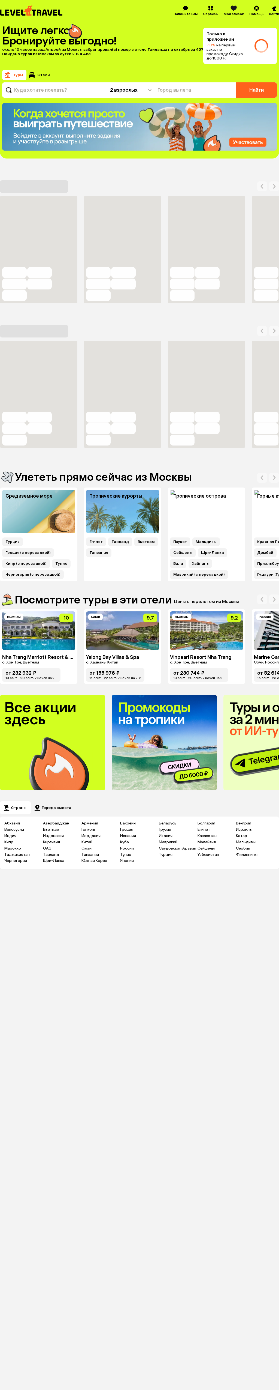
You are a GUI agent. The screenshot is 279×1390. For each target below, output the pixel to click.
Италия (165, 835)
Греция (126, 829)
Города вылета (56, 807)
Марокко (12, 848)
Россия (127, 848)
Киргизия (51, 842)
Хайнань (200, 563)
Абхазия (12, 823)
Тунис (61, 563)
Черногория (15, 860)
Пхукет (180, 542)
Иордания (91, 835)
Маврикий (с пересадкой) (199, 574)
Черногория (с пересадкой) (32, 574)
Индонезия (53, 835)
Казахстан (207, 835)
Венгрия (243, 823)
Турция (12, 542)
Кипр (8, 842)
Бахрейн (128, 823)
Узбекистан (208, 854)
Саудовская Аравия (177, 848)
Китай (86, 842)
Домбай (265, 553)
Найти (256, 90)
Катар (241, 835)
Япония (127, 860)
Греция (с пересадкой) (28, 553)
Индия (10, 835)
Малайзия (207, 842)
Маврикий (168, 842)
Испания (128, 835)
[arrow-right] (262, 186)
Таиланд (120, 542)
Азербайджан (56, 823)
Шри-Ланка (212, 553)
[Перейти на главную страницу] (31, 10)
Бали (178, 563)
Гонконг (88, 829)
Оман (86, 848)
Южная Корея (94, 860)
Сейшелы (182, 553)
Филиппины (246, 854)
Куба (124, 842)
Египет (96, 542)
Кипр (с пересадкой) (26, 563)
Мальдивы (206, 542)
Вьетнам (146, 542)
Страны (18, 807)
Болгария (206, 823)
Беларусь (168, 823)
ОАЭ (47, 848)
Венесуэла (14, 829)
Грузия (165, 829)
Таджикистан (17, 854)
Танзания (98, 553)
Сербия (243, 848)
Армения (89, 823)
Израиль (244, 829)
